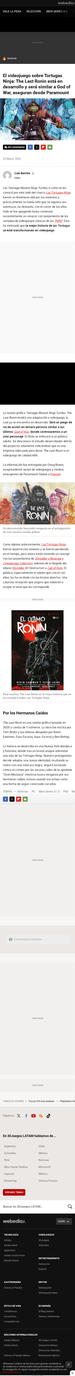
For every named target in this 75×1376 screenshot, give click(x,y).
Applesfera (9, 1250)
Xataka (7, 1240)
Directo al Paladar (13, 1287)
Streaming (10, 1180)
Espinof (42, 1269)
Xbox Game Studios (16, 1167)
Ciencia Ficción (48, 1180)
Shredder (18, 568)
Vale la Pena (12, 11)
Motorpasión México (49, 1355)
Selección (33, 11)
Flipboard (43, 147)
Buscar (70, 1206)
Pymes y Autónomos (49, 1316)
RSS (41, 1115)
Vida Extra (44, 1245)
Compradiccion (11, 1321)
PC (33, 791)
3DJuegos (44, 1240)
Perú (6, 1160)
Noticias (23, 791)
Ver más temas (14, 1192)
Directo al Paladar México (17, 1355)
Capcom (9, 1173)
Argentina (10, 1146)
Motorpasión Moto (48, 1292)
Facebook (30, 147)
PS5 (65, 791)
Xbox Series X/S (57, 11)
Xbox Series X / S (49, 791)
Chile (42, 1146)
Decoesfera (10, 1316)
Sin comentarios (16, 147)
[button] (24, 173)
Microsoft (45, 1167)
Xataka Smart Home (14, 1255)
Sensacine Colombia (49, 1350)
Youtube (33, 1115)
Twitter (36, 147)
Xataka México (11, 1340)
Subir (61, 1221)
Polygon (55, 474)
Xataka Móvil (10, 1245)
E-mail (49, 147)
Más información (11, 1372)
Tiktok (48, 1115)
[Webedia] (66, 3)
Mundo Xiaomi (11, 1260)
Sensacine (44, 1264)
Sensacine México (48, 1345)
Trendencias (10, 1311)
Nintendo (12, 58)
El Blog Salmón (46, 1311)
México (43, 1153)
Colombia (10, 1153)
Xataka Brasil (11, 1345)
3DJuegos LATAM (48, 1340)
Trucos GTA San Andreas (41, 1101)
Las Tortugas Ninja (54, 544)
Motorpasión (45, 1287)
